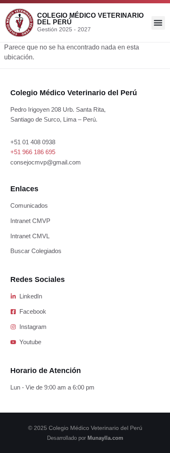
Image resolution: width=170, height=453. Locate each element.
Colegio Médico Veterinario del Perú (90, 19)
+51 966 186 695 (32, 151)
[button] (158, 23)
